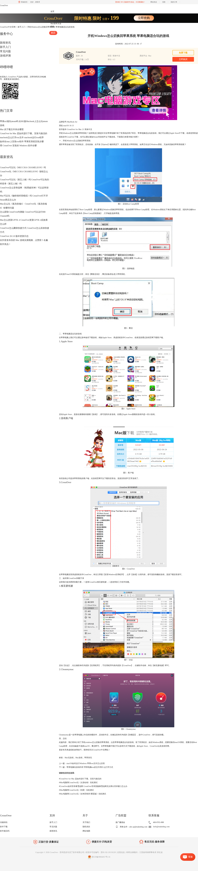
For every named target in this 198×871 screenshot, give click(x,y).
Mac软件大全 (56, 24)
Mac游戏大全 (56, 21)
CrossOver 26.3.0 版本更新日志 (14, 236)
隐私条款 (86, 827)
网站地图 (86, 831)
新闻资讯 (5, 42)
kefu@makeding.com (161, 827)
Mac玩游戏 (69, 758)
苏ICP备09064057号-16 (100, 857)
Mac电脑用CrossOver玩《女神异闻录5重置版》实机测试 (82, 794)
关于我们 (86, 822)
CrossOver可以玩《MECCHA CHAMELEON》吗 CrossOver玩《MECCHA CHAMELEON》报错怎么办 (24, 171)
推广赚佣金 (120, 822)
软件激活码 (4, 831)
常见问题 (5, 51)
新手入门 (5, 46)
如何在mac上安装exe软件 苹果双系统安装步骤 (22, 141)
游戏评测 (5, 55)
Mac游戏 (78, 758)
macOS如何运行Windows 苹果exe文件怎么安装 (86, 763)
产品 (52, 15)
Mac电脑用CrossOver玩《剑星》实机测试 (76, 790)
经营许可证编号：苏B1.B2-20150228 (101, 852)
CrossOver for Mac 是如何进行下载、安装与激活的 (23, 133)
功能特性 (4, 822)
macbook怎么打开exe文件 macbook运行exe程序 (22, 137)
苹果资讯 (88, 758)
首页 (52, 11)
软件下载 (4, 827)
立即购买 (183, 59)
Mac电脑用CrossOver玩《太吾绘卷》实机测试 (78, 783)
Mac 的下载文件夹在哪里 (12, 129)
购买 (53, 33)
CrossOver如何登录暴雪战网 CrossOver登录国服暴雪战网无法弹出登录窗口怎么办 (93, 786)
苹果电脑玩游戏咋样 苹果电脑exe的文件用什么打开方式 (90, 767)
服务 (52, 27)
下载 (52, 18)
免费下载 (183, 53)
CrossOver (4, 5)
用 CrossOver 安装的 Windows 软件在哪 (18, 145)
